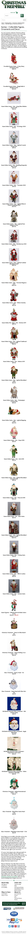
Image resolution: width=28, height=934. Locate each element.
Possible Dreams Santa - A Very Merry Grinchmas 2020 (14, 67)
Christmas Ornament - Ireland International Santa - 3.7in (14, 792)
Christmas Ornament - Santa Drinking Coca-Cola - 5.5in (14, 653)
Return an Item (17, 890)
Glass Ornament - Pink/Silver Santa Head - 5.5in (14, 831)
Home (2, 22)
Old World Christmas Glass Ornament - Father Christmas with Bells (14, 772)
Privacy (16, 895)
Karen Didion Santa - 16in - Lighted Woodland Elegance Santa (14, 535)
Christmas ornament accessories (9, 876)
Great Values (4, 893)
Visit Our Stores (18, 898)
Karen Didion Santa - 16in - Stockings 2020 (14, 126)
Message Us (4, 884)
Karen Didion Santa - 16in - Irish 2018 (14, 459)
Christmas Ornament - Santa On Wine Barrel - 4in (14, 633)
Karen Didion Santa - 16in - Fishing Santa (14, 555)
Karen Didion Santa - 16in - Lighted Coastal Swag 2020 (14, 146)
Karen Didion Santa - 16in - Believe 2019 (14, 361)
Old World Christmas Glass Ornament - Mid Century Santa (14, 712)
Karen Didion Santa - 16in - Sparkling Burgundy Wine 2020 (14, 166)
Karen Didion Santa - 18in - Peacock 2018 (14, 497)
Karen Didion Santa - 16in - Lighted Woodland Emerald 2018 (14, 478)
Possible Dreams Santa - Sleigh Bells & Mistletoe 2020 (14, 87)
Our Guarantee (17, 893)
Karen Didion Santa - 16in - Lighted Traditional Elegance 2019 (14, 342)
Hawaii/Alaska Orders (19, 889)
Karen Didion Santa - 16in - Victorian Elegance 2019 (14, 283)
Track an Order (17, 884)
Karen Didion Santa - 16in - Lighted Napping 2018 (14, 421)
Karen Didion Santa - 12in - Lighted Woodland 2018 (14, 381)
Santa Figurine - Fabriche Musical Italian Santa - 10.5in (14, 613)
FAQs (15, 886)
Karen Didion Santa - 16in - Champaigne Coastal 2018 (14, 401)
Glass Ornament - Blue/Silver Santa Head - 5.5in (14, 812)
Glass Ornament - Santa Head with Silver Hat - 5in (14, 692)
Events (16, 899)
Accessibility (4, 887)
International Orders (19, 887)
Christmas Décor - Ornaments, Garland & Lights (14, 22)
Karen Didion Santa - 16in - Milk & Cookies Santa (14, 574)
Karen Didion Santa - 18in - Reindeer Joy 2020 (14, 244)
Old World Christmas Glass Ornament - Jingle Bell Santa (14, 732)
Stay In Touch (4, 895)
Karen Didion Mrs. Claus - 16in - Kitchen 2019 (14, 322)
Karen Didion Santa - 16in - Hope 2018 (14, 440)
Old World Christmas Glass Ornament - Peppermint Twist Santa (14, 752)
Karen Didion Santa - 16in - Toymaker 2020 (14, 185)
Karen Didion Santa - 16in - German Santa (14, 594)
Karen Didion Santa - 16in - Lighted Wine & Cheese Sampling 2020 (14, 204)
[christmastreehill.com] (14, 4)
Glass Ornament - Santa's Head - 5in (14, 672)
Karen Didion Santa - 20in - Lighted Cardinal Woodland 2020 (14, 263)
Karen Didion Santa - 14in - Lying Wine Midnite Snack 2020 (14, 107)
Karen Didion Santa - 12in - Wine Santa (14, 516)
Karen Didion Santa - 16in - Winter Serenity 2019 (14, 303)
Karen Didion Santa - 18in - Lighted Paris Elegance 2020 (14, 224)
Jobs (15, 896)
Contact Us (4, 886)
